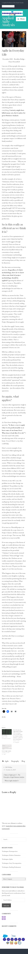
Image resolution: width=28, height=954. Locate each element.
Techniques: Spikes (7, 859)
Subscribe (6, 905)
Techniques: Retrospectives (10, 851)
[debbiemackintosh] (4, 918)
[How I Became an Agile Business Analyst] (19, 736)
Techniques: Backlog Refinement (11, 867)
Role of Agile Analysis (6, 751)
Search (13, 6)
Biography (15, 761)
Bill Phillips (8, 767)
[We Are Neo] (7, 732)
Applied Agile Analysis (8, 21)
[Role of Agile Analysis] (7, 747)
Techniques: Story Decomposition (11, 863)
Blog (23, 761)
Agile (7, 761)
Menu (22, 19)
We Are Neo (4, 735)
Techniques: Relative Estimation (11, 855)
